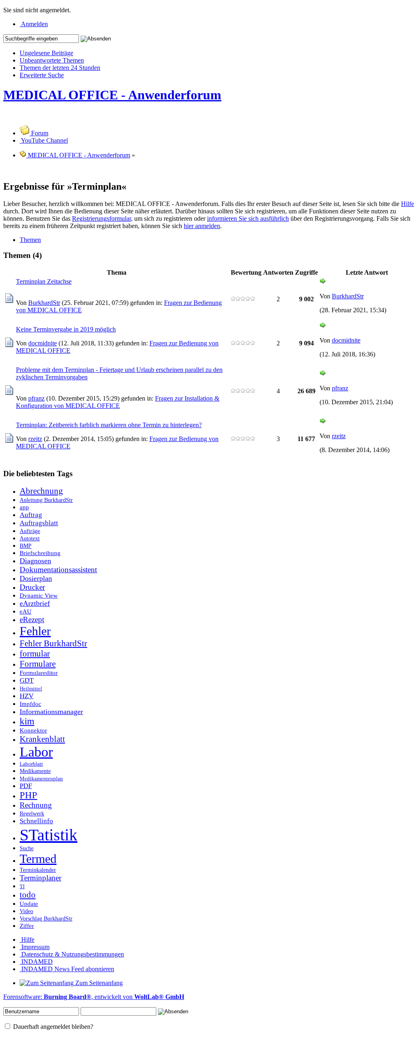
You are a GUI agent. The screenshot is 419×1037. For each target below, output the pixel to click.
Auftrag (31, 515)
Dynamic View (39, 595)
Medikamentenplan (41, 779)
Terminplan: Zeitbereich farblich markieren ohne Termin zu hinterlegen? (109, 424)
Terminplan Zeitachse (44, 281)
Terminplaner (40, 877)
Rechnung (36, 805)
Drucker (32, 587)
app (24, 507)
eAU (26, 611)
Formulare (38, 664)
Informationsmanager (51, 712)
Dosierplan (36, 578)
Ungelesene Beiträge (46, 52)
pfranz (36, 398)
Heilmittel (31, 689)
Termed (38, 859)
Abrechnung (41, 491)
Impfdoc (30, 703)
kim (27, 721)
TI (22, 886)
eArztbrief (35, 603)
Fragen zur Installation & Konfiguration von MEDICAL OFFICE (117, 402)
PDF (26, 786)
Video (26, 911)
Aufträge (30, 531)
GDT (27, 680)
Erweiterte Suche (42, 75)
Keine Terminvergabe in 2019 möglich (66, 329)
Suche (27, 848)
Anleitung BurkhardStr (46, 500)
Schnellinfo (36, 821)
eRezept (32, 619)
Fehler (35, 631)
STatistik (48, 835)
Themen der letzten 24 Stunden (60, 67)
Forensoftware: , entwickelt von (93, 996)
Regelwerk (32, 813)
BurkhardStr (44, 302)
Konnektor (33, 730)
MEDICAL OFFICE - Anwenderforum (112, 94)
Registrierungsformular (101, 218)
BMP (26, 545)
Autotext (30, 538)
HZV (27, 696)
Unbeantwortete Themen (52, 60)
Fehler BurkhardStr (53, 643)
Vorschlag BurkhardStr (46, 918)
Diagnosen (35, 561)
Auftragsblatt (39, 523)
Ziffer (27, 925)
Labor (36, 751)
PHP (28, 795)
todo (28, 895)
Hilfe (407, 203)
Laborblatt (31, 764)
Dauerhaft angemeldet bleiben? (52, 1026)
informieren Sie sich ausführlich (248, 218)
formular (35, 653)
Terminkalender (38, 870)
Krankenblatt (42, 739)
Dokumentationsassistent (58, 569)
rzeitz (35, 438)
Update (29, 903)
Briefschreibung (40, 552)
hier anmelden (202, 225)
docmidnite (42, 343)
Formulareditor (39, 672)
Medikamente (35, 771)
